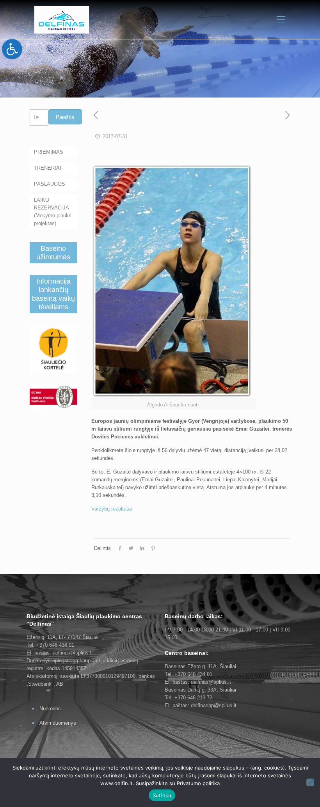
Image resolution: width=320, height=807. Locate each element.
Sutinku (162, 795)
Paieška (65, 117)
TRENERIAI (47, 168)
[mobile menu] (281, 19)
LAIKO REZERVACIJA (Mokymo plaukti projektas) (52, 211)
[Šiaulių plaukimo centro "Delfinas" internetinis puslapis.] (61, 19)
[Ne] (310, 782)
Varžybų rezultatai (111, 509)
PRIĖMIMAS (48, 152)
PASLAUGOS (49, 184)
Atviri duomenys (57, 723)
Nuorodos (50, 708)
